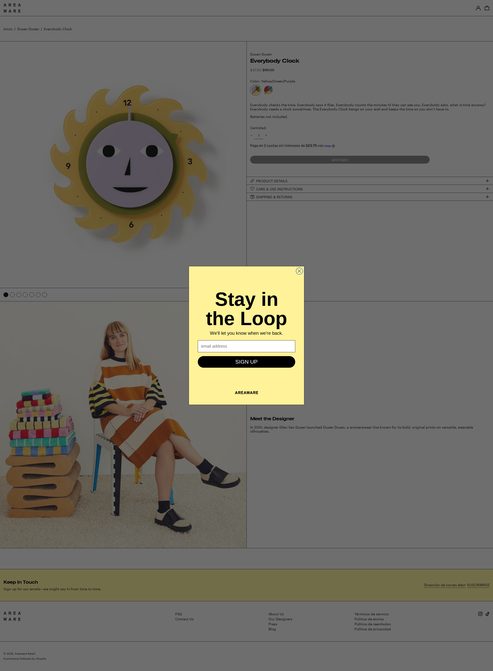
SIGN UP (246, 362)
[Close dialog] (299, 271)
